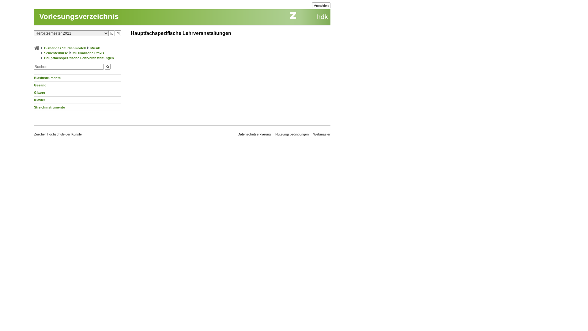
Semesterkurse (56, 53)
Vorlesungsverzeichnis (79, 16)
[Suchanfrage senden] (108, 67)
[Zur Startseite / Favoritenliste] (37, 48)
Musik (95, 48)
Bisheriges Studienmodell (65, 48)
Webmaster (321, 134)
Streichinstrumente (49, 107)
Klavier (39, 100)
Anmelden (321, 5)
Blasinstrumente (47, 78)
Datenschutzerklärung (254, 134)
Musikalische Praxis (88, 53)
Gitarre (39, 92)
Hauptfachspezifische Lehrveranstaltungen (79, 58)
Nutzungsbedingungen (292, 134)
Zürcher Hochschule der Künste (58, 134)
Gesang (40, 85)
